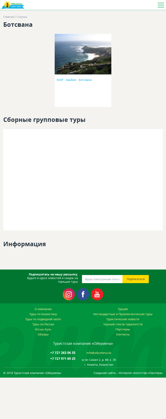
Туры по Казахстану (43, 314)
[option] (83, 71)
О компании (43, 309)
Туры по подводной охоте (43, 319)
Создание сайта (105, 373)
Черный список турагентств (123, 324)
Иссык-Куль (43, 329)
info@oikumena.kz (98, 353)
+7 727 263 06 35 (62, 352)
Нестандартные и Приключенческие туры (122, 314)
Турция (123, 309)
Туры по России (43, 324)
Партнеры (123, 329)
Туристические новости (122, 319)
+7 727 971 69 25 (62, 358)
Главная (8, 16)
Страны (21, 16)
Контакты (123, 334)
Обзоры (43, 334)
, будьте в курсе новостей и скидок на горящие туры (52, 278)
